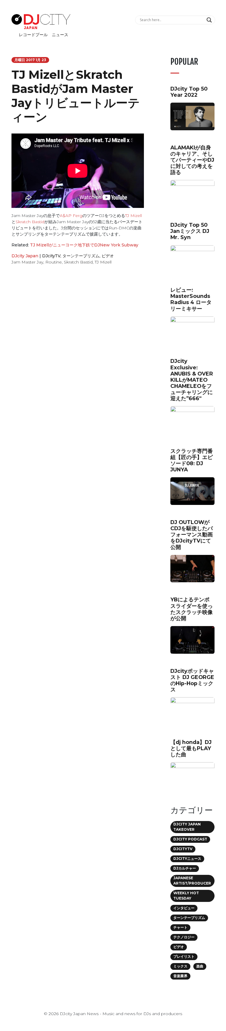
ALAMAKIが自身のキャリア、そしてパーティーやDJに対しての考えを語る (192, 159)
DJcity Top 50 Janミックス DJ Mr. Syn (189, 231)
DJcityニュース (187, 858)
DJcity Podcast (190, 839)
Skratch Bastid (30, 221)
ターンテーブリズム (80, 255)
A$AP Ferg (71, 215)
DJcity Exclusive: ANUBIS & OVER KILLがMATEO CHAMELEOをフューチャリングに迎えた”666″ (191, 379)
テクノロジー (184, 937)
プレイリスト (184, 956)
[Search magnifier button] (210, 20)
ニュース (60, 34)
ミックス (180, 966)
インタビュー (184, 908)
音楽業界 (180, 976)
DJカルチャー (184, 868)
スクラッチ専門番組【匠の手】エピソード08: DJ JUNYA (191, 460)
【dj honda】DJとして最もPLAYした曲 (191, 748)
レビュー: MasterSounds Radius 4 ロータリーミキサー (191, 299)
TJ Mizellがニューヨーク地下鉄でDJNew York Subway (84, 245)
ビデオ (108, 255)
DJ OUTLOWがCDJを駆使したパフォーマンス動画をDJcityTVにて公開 (191, 534)
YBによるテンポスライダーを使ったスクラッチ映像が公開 (191, 608)
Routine (53, 262)
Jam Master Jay (27, 262)
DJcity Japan (24, 255)
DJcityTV (51, 255)
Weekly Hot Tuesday (186, 895)
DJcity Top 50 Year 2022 (188, 92)
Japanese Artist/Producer (192, 880)
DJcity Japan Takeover (187, 827)
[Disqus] (77, 352)
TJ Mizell (133, 215)
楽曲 (199, 966)
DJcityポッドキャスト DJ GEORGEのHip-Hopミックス (192, 680)
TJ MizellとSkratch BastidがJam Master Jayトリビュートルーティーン (75, 95)
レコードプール (33, 34)
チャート (180, 927)
